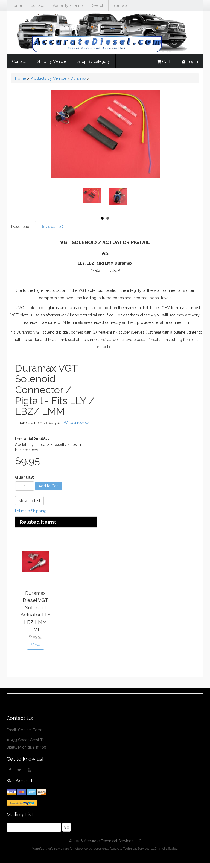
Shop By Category (93, 61)
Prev (88, 199)
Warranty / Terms (68, 5)
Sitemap (120, 5)
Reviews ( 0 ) (52, 226)
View (35, 645)
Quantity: (24, 477)
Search (98, 5)
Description (21, 226)
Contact (37, 5)
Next (121, 199)
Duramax (78, 78)
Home (16, 5)
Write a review (76, 422)
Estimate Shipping (30, 511)
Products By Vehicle (48, 78)
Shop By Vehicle (51, 61)
